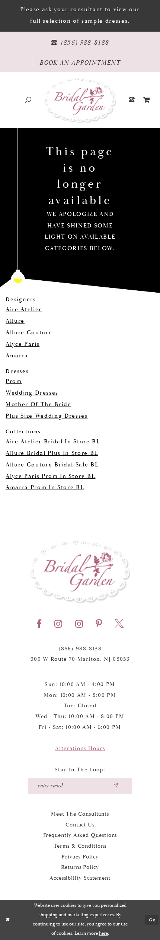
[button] (13, 99)
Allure (15, 321)
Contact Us (80, 824)
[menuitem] (146, 99)
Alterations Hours (80, 748)
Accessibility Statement (80, 878)
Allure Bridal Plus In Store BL (52, 453)
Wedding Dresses (32, 393)
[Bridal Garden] (80, 100)
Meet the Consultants (80, 814)
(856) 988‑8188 (80, 648)
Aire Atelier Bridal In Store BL (53, 442)
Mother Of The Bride (38, 404)
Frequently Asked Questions (80, 835)
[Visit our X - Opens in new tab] (119, 623)
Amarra (17, 356)
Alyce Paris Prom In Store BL (51, 476)
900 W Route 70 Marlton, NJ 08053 (80, 659)
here (103, 933)
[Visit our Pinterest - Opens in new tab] (99, 623)
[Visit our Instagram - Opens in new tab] (58, 623)
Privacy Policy (80, 856)
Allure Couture (29, 333)
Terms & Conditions (80, 846)
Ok (152, 920)
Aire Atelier (24, 309)
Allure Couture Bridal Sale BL (52, 465)
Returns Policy (80, 867)
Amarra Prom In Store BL (45, 487)
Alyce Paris (22, 344)
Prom (14, 381)
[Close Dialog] (7, 920)
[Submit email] (115, 786)
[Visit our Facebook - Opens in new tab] (39, 623)
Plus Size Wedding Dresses (47, 416)
